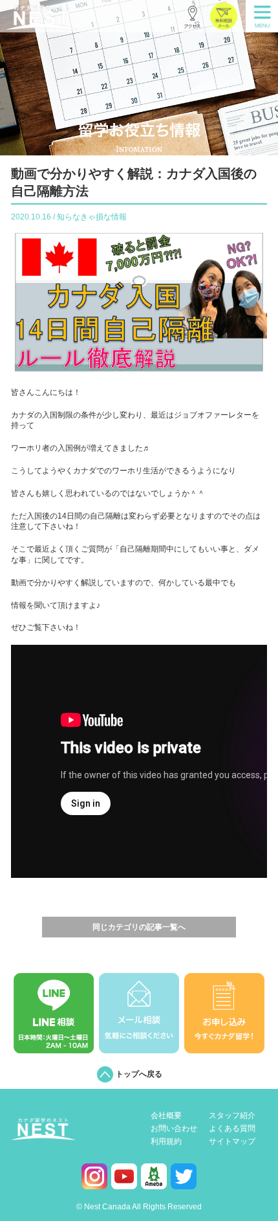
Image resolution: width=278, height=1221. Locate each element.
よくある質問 (232, 1129)
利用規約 (166, 1141)
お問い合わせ (174, 1129)
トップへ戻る (139, 1074)
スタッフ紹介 (232, 1116)
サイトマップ (232, 1141)
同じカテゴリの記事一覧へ (139, 927)
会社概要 (166, 1116)
